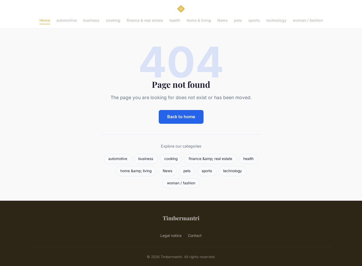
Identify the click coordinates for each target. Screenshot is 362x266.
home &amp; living (136, 171)
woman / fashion (308, 20)
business (91, 20)
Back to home (181, 116)
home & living (199, 20)
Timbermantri (181, 218)
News (222, 20)
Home (44, 20)
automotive (66, 20)
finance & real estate (145, 20)
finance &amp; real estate (210, 159)
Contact (195, 235)
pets (238, 20)
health (174, 20)
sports (254, 20)
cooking (113, 20)
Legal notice (171, 235)
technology (276, 20)
